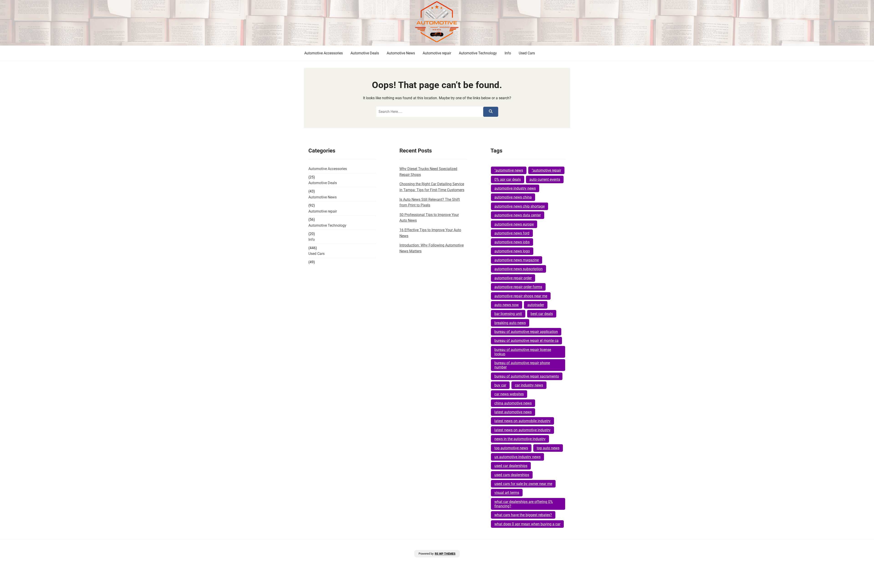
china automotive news (513, 403)
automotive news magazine (516, 260)
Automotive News (401, 53)
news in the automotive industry (520, 439)
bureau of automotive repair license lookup (522, 352)
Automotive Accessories (323, 53)
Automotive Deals (365, 53)
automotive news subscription (518, 269)
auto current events (544, 179)
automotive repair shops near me (520, 296)
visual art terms (506, 492)
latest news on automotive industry (522, 430)
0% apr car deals (507, 179)
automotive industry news (515, 188)
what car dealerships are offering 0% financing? (523, 504)
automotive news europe (514, 224)
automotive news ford (511, 233)
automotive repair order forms (518, 287)
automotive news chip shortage (519, 206)
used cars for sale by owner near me (523, 484)
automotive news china (513, 197)
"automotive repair (546, 170)
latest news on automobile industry (522, 421)
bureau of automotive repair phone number (522, 365)
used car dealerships (510, 466)
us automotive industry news (517, 457)
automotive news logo (512, 251)
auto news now (506, 305)
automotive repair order (513, 278)
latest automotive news (513, 412)
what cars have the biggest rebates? (523, 515)
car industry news (529, 385)
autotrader (535, 305)
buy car (500, 385)
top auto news (548, 448)
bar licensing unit (508, 314)
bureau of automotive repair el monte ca (526, 340)
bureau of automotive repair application (526, 332)
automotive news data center (517, 215)
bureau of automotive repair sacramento (526, 376)
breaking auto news (510, 323)
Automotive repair (437, 53)
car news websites (509, 394)
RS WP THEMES (445, 553)
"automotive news (508, 170)
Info (508, 53)
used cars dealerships (511, 475)
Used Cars (527, 53)
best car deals (542, 314)
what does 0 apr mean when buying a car (527, 524)
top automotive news (511, 448)
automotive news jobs (512, 242)
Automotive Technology (478, 53)
